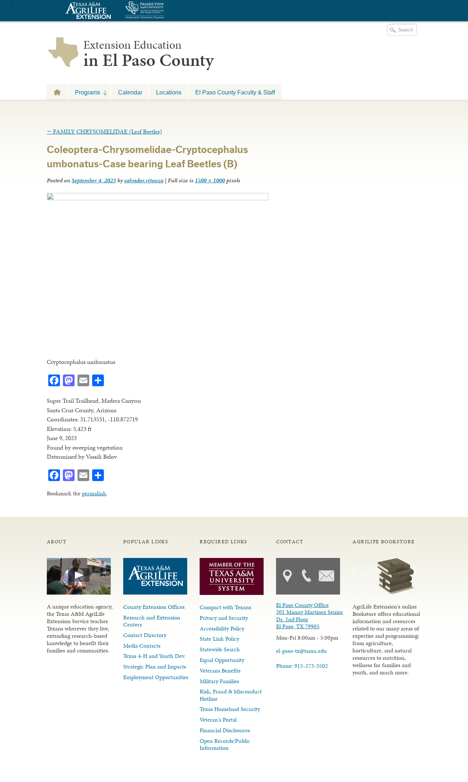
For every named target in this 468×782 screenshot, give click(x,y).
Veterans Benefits (220, 670)
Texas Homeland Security (230, 709)
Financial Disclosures (225, 730)
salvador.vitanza (143, 180)
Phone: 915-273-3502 (302, 666)
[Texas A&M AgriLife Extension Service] (87, 11)
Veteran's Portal (218, 719)
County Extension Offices (154, 607)
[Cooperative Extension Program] (164, 10)
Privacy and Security (224, 618)
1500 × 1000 (210, 180)
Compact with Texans (225, 607)
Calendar (130, 92)
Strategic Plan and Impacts (154, 666)
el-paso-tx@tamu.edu (301, 651)
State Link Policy (219, 638)
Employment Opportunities (155, 677)
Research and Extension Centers (151, 621)
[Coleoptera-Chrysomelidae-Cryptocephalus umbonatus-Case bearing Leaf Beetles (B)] (157, 198)
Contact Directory (144, 635)
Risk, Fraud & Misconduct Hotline (231, 695)
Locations (168, 92)
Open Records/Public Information (225, 744)
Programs (84, 92)
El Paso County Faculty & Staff (235, 92)
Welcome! (57, 92)
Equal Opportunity (222, 660)
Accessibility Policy (222, 628)
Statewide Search (220, 649)
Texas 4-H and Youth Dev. (154, 656)
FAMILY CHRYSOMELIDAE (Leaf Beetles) (104, 131)
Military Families (219, 681)
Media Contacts (142, 645)
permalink (94, 493)
